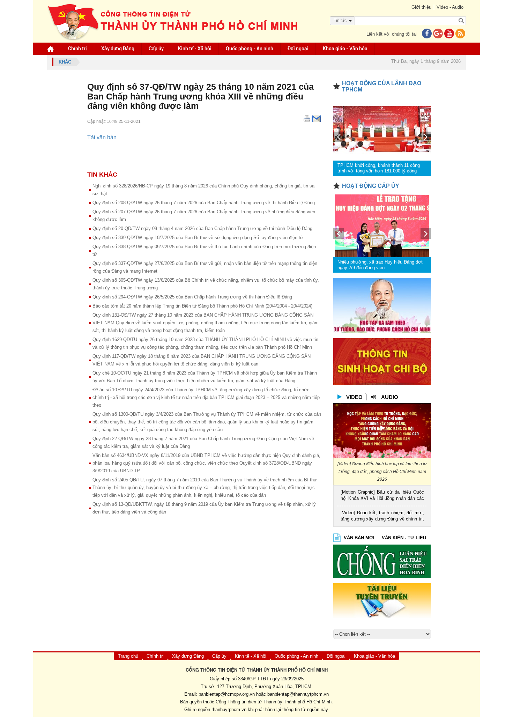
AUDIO (389, 397)
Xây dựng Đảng (117, 48)
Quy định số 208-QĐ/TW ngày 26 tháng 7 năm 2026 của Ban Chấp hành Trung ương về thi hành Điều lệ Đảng (203, 202)
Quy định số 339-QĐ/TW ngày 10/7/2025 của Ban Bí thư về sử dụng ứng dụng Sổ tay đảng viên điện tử (197, 237)
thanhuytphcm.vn (228, 709)
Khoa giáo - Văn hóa (345, 48)
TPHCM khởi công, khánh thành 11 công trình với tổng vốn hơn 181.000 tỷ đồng (378, 168)
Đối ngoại (298, 48)
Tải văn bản (102, 137)
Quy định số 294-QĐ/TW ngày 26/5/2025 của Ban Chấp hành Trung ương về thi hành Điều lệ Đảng (192, 297)
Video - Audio (450, 7)
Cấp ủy (156, 48)
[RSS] (460, 34)
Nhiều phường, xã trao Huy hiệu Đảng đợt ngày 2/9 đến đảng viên (380, 264)
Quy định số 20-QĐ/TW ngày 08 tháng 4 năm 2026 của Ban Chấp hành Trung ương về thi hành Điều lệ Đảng (202, 228)
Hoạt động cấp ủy (370, 186)
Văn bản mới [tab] (359, 537)
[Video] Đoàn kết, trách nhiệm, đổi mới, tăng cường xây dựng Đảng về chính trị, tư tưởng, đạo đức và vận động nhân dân (382, 516)
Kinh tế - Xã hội (194, 48)
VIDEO (354, 397)
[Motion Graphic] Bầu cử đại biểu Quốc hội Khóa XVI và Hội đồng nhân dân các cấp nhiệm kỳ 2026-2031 (382, 495)
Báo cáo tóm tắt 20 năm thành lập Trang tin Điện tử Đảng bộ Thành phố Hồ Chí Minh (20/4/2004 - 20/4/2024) (202, 306)
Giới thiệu (421, 7)
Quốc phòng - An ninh (249, 48)
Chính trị (77, 48)
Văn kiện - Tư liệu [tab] (404, 537)
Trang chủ (128, 656)
